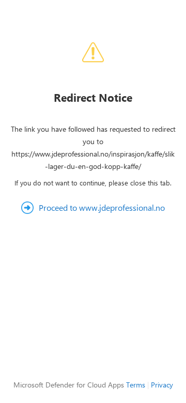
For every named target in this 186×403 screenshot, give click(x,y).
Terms (135, 385)
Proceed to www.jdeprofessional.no (102, 207)
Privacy (162, 385)
